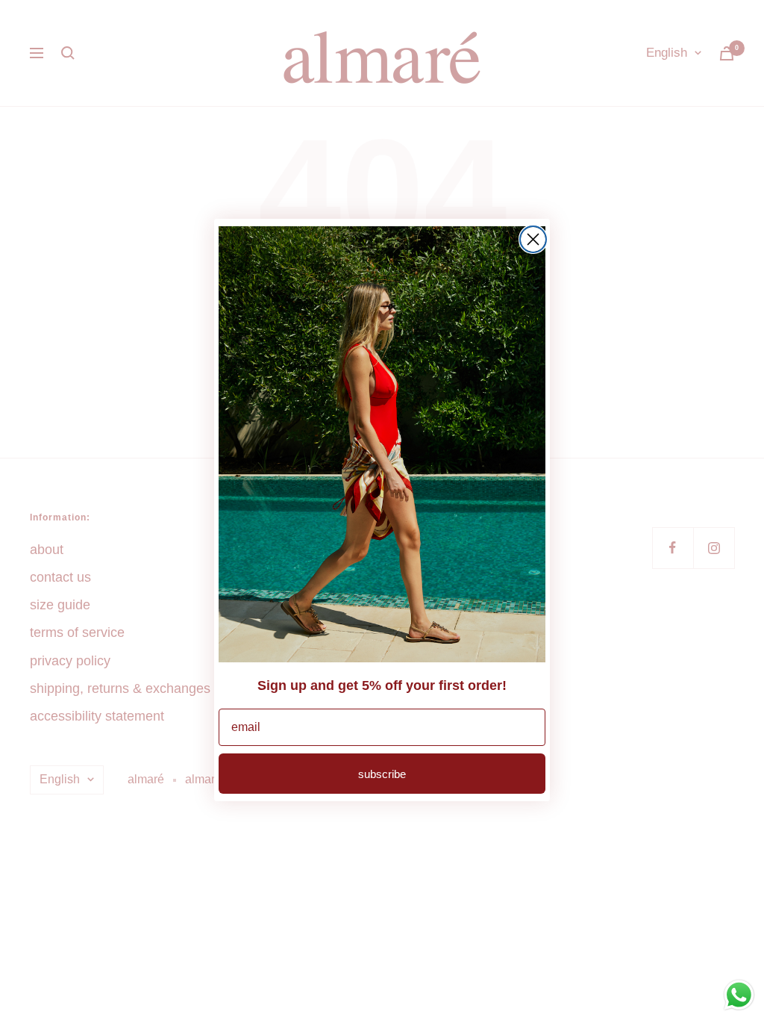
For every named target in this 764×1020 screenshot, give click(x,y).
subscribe (382, 774)
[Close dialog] (533, 239)
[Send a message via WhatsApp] (739, 995)
